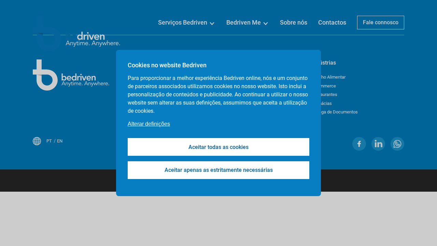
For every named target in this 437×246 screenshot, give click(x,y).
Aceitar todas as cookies (218, 147)
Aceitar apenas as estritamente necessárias (219, 170)
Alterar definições (149, 124)
